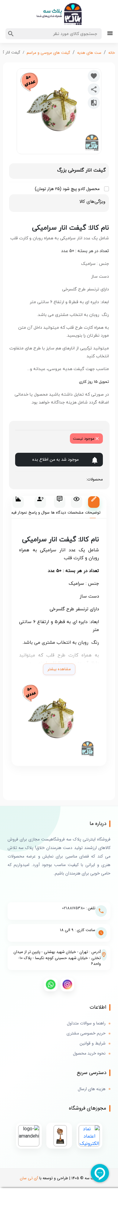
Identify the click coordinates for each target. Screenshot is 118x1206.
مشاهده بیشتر (59, 669)
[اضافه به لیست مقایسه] (94, 103)
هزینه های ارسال (92, 1089)
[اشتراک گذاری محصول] (94, 89)
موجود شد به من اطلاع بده (55, 459)
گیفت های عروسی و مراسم (48, 53)
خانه (111, 53)
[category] (110, 34)
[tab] (92, 507)
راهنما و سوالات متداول (86, 1023)
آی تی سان (29, 1178)
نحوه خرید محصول (89, 1053)
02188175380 (73, 908)
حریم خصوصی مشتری (86, 1033)
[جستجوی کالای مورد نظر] (10, 33)
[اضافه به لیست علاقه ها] (94, 76)
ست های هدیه (89, 53)
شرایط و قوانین (93, 1043)
